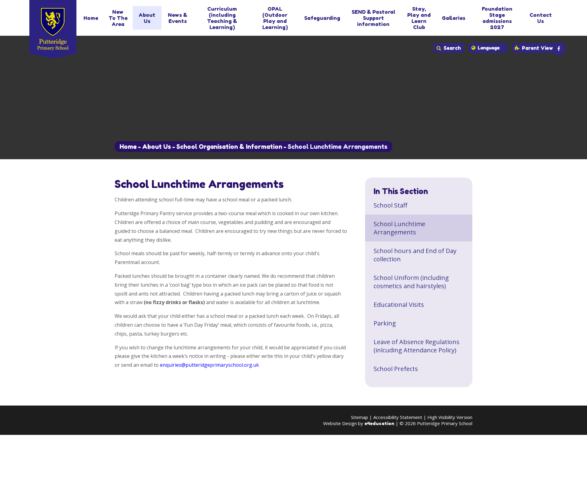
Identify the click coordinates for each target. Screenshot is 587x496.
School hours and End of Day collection (415, 255)
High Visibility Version (449, 417)
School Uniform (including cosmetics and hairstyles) (411, 282)
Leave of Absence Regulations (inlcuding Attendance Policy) (417, 346)
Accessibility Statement (397, 417)
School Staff (390, 205)
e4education (379, 423)
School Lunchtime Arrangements (337, 146)
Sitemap (359, 417)
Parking (385, 323)
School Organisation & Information (229, 146)
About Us (156, 146)
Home (128, 146)
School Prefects (396, 369)
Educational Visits (399, 304)
